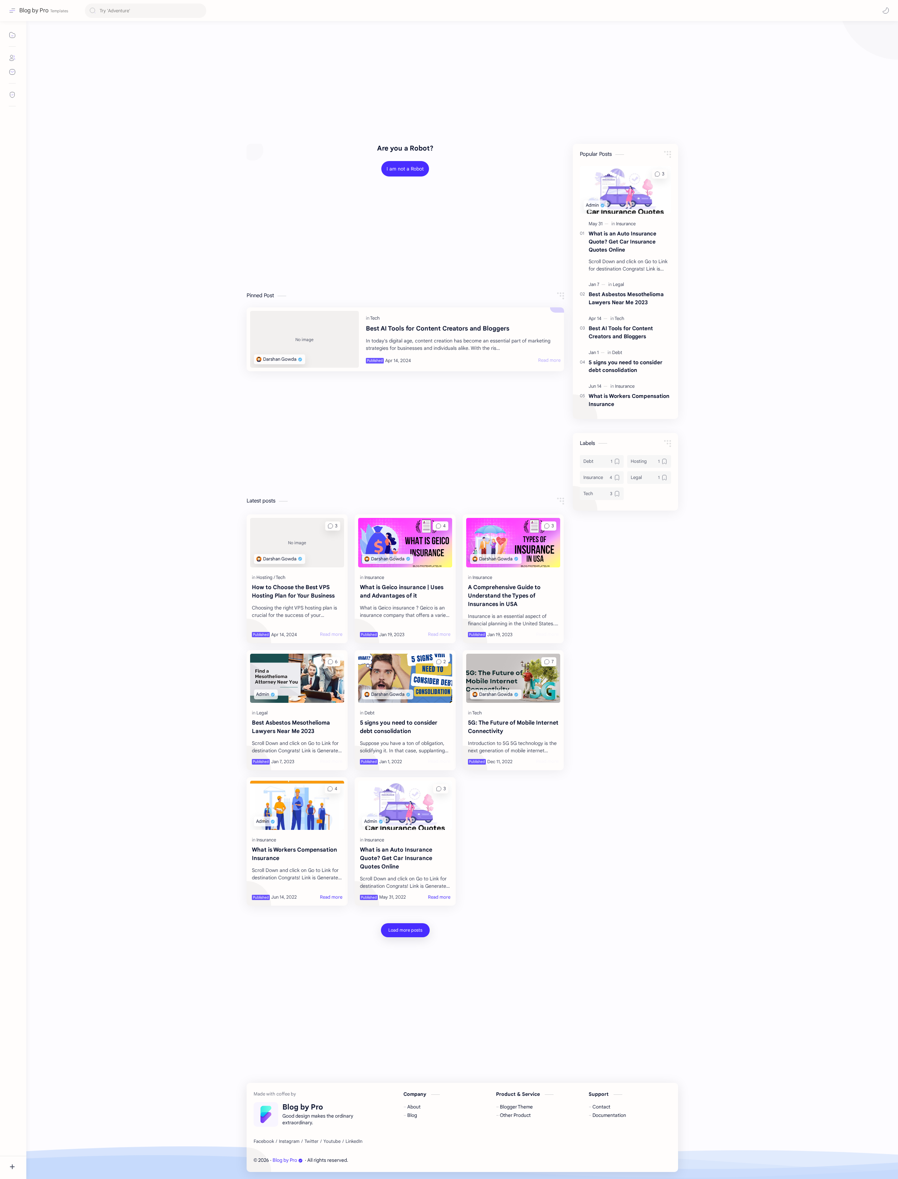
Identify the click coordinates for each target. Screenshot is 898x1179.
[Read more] (549, 360)
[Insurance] (374, 577)
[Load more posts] (405, 930)
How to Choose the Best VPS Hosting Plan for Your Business (293, 591)
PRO (383, 1160)
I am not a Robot (405, 169)
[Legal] (262, 712)
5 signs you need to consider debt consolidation (398, 727)
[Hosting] (265, 577)
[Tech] (375, 318)
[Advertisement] (457, 81)
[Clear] (200, 11)
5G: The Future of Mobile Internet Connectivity (513, 727)
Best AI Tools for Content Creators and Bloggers (437, 328)
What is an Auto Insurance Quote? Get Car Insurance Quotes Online (396, 858)
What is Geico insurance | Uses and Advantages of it (401, 591)
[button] (885, 10)
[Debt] (369, 712)
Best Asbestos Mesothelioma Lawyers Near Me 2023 (291, 727)
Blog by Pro (285, 1160)
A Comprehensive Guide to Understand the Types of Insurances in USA (504, 596)
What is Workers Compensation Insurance (294, 854)
